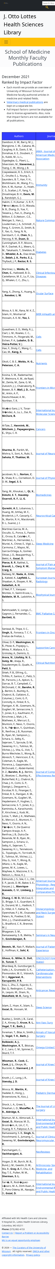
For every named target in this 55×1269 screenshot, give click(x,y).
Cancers (40, 429)
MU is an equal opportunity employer (21, 1240)
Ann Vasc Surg (44, 1022)
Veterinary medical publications (25, 102)
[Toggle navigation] (6, 42)
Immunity (41, 185)
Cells (38, 336)
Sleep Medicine (44, 543)
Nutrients (41, 363)
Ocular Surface (44, 293)
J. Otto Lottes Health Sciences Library (23, 24)
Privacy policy (33, 1255)
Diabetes (41, 252)
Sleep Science (44, 1007)
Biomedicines (43, 495)
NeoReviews (43, 1152)
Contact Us (7, 1232)
